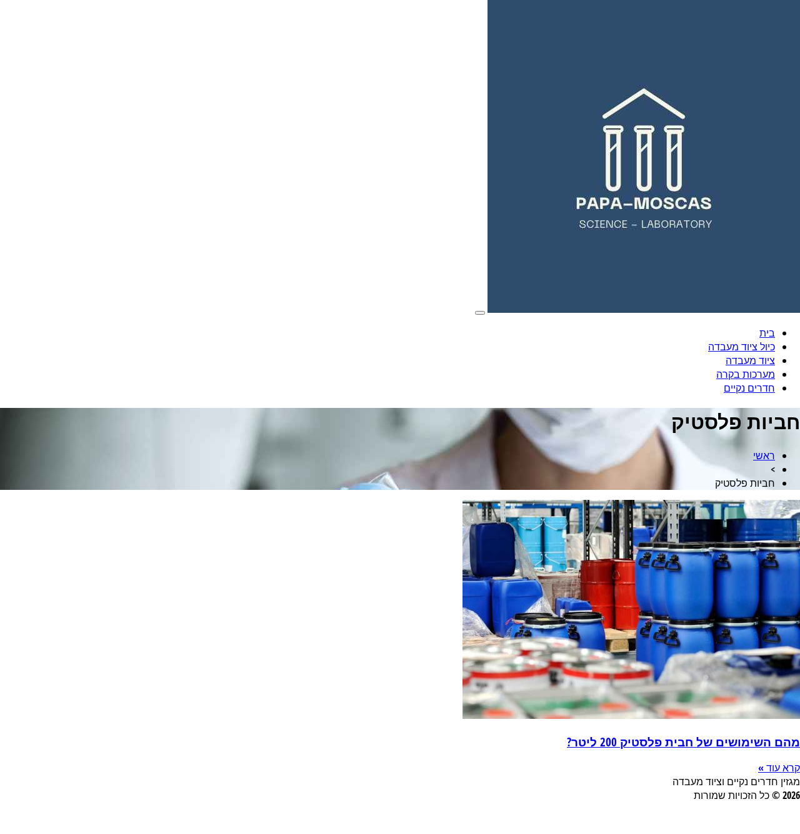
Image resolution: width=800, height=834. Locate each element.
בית (767, 333)
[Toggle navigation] (480, 313)
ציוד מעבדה (750, 360)
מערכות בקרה (745, 374)
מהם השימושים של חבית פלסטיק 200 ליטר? (683, 742)
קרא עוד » (779, 768)
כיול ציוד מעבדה (741, 346)
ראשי (764, 455)
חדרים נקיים (749, 388)
